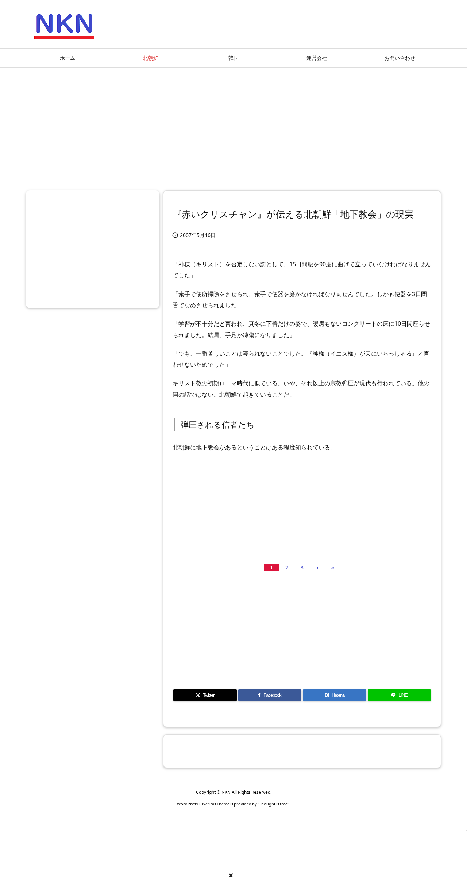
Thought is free (273, 804)
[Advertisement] (233, 126)
